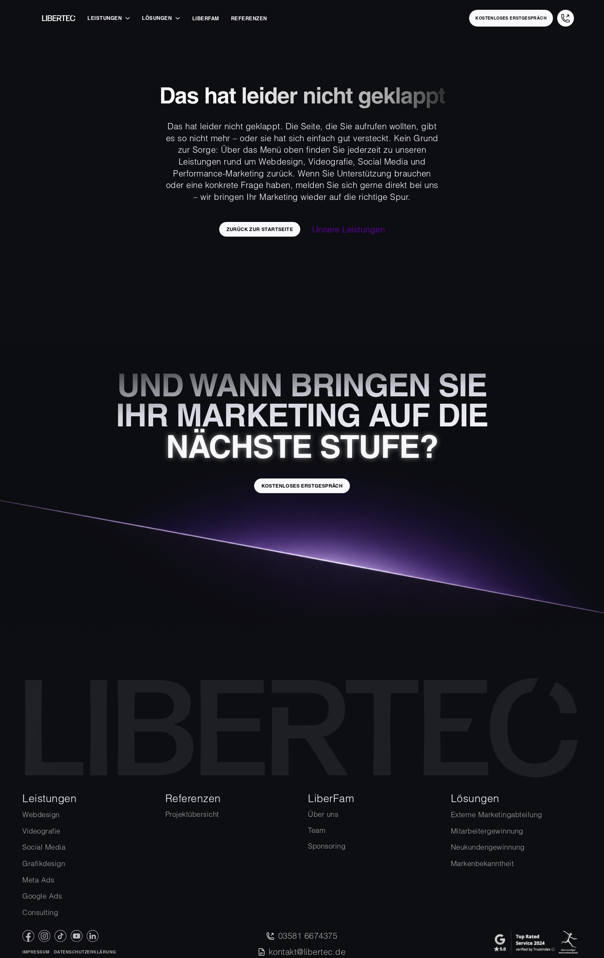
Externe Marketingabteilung (496, 814)
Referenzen (249, 18)
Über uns (323, 814)
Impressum (36, 952)
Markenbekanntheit (482, 863)
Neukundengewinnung (488, 847)
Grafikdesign (43, 863)
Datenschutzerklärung (85, 952)
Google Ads (42, 896)
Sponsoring (326, 846)
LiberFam (205, 18)
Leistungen (104, 18)
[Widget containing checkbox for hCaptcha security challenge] (95, 662)
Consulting (40, 912)
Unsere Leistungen (348, 229)
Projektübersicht (192, 814)
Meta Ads (38, 880)
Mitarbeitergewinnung (487, 831)
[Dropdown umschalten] (127, 18)
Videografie (41, 831)
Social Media (43, 847)
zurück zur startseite (259, 229)
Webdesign (41, 814)
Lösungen (157, 18)
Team (316, 830)
